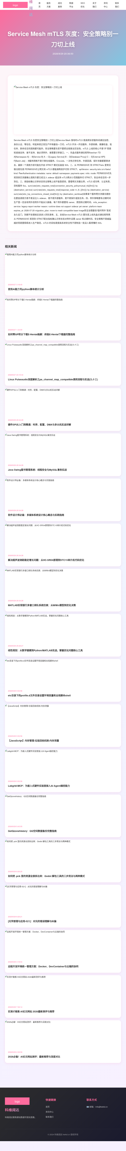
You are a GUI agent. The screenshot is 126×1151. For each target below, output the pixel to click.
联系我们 (50, 1116)
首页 (48, 1106)
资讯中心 (50, 1111)
